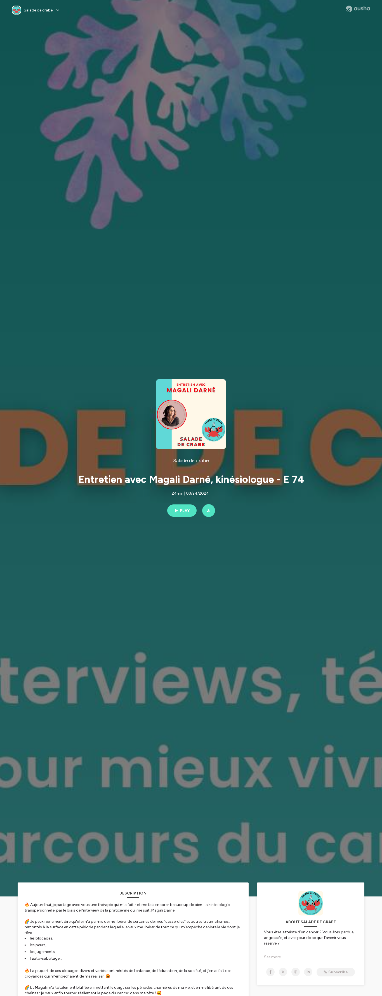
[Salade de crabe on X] (283, 972)
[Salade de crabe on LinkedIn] (308, 972)
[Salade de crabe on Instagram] (295, 972)
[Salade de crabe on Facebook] (270, 972)
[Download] (208, 510)
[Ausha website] (358, 9)
